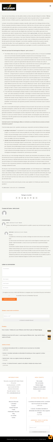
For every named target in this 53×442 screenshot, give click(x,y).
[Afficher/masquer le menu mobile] (50, 6)
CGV (39, 391)
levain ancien (47, 169)
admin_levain (6, 187)
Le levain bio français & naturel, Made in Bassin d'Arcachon (27, 439)
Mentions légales (39, 385)
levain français (10, 171)
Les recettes (13, 415)
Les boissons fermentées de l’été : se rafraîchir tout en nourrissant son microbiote (21, 348)
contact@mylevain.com (15, 393)
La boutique (13, 404)
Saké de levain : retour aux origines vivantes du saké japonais (16, 358)
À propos (13, 406)
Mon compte (39, 381)
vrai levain (48, 54)
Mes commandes (39, 383)
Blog (13, 414)
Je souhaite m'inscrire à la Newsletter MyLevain (27, 295)
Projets (13, 409)
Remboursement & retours (39, 389)
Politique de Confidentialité (39, 387)
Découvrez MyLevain (13, 402)
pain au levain (34, 33)
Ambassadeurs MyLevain (13, 412)
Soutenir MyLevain (13, 408)
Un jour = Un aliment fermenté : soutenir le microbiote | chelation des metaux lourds (22, 363)
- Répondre (20, 222)
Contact (13, 417)
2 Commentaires (21, 187)
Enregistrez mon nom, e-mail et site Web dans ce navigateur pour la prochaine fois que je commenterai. (26, 292)
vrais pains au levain (25, 169)
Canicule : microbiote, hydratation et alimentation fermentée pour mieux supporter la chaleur (24, 353)
